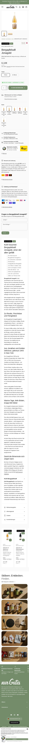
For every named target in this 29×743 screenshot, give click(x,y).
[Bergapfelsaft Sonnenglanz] (3, 119)
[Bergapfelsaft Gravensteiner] (3, 108)
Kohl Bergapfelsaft (7, 46)
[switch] (3, 741)
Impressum (4, 726)
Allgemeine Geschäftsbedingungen (20, 726)
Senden (4, 232)
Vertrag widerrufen (14, 722)
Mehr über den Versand (7, 179)
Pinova (13, 470)
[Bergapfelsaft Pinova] (14, 108)
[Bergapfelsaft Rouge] (20, 108)
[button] (2, 7)
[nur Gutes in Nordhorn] (23, 7)
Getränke (8, 38)
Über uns (5, 153)
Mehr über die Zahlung (7, 207)
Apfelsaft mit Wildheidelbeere (20, 548)
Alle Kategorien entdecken (7, 581)
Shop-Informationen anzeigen (10, 99)
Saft (13, 38)
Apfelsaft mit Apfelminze (6, 548)
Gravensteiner (20, 305)
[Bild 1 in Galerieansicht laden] (4, 33)
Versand (8, 66)
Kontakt (9, 726)
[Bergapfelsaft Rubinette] (25, 108)
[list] (14, 670)
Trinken (3, 38)
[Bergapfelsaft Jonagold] (9, 108)
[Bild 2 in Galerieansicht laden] (10, 33)
